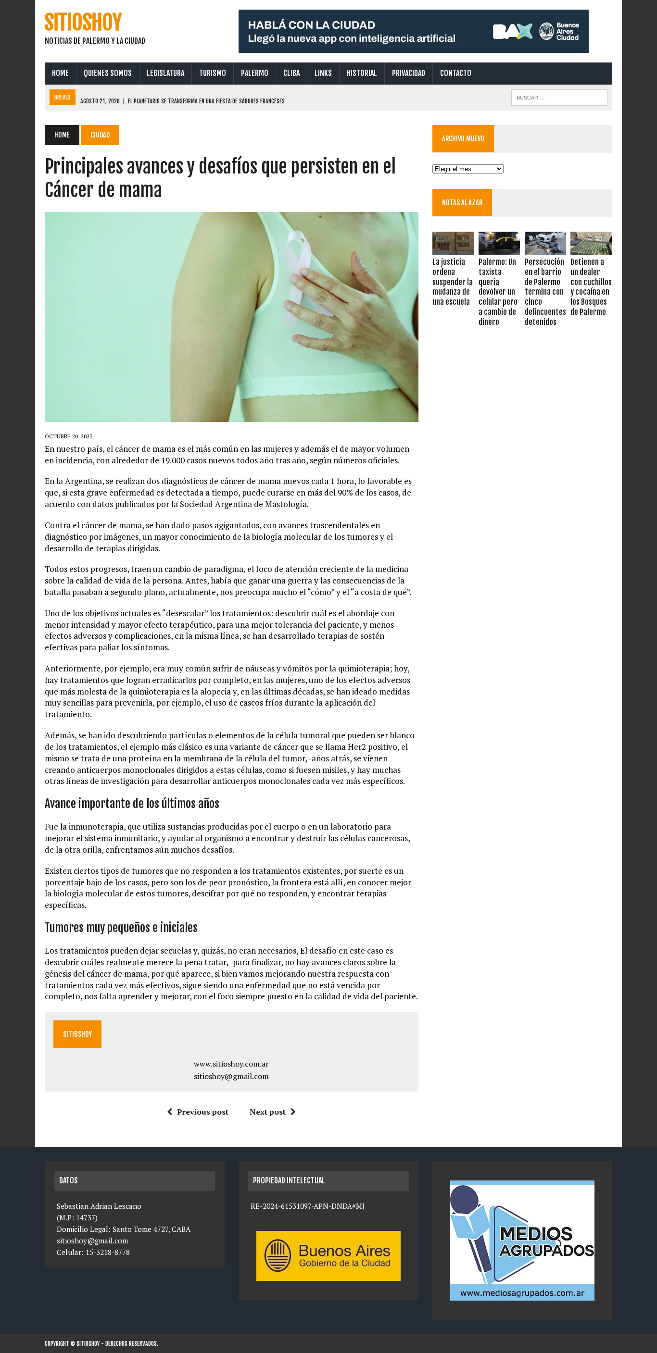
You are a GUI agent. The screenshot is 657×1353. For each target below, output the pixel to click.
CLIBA (291, 73)
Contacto (455, 73)
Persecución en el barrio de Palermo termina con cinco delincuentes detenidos (545, 292)
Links (323, 73)
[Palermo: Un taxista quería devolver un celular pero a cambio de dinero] (499, 248)
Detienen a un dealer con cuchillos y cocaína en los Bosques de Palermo (591, 287)
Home (60, 73)
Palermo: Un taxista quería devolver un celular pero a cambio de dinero (498, 292)
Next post (268, 1111)
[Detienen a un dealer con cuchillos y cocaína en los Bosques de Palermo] (591, 248)
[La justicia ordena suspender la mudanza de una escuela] (453, 248)
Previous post (202, 1111)
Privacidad (408, 73)
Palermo (254, 73)
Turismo (212, 73)
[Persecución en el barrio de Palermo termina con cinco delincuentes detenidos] (545, 248)
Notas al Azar (462, 203)
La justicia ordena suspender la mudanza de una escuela (452, 282)
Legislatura (165, 73)
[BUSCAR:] (559, 96)
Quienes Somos (108, 73)
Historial (362, 73)
